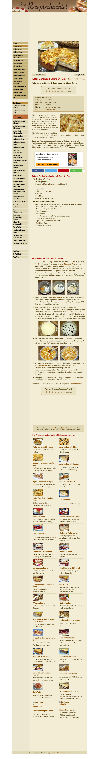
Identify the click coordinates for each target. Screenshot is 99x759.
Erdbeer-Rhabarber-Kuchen (70, 517)
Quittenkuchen (18, 181)
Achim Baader (50, 109)
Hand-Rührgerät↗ (66, 264)
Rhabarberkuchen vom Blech (19, 198)
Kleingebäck (17, 66)
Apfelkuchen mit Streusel (19, 122)
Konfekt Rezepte (19, 75)
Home (15, 43)
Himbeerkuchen (65, 552)
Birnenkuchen (18, 136)
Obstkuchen (17, 46)
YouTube (16, 257)
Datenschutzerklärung (63, 753)
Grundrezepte (18, 89)
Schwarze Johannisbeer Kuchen (17, 217)
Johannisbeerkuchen (41, 568)
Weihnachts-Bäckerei (17, 82)
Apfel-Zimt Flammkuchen (18, 132)
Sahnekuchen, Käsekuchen (18, 56)
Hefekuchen (17, 49)
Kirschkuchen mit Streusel (19, 171)
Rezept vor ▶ (79, 75)
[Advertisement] (49, 26)
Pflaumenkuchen (19, 178)
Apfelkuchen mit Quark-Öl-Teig (19, 117)
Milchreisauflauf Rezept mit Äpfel (43, 585)
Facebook (16, 251)
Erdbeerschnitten (19, 147)
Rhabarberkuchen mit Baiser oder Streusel (44, 620)
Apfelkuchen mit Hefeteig (19, 107)
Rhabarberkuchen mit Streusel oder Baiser (19, 192)
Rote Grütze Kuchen (20, 202)
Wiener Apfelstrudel (20, 240)
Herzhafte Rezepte (19, 86)
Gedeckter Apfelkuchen (17, 151)
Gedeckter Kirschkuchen (18, 156)
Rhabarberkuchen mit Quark (19, 185)
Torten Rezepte (18, 60)
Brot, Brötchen (18, 63)
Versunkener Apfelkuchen (17, 236)
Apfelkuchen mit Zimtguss (19, 127)
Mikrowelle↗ (42, 365)
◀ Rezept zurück (39, 75)
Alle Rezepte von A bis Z (19, 96)
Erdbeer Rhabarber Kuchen (19, 143)
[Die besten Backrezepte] (49, 12)
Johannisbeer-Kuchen (18, 166)
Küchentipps (17, 92)
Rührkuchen (17, 52)
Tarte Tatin (17, 227)
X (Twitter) (17, 254)
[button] (38, 170)
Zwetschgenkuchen (20, 243)
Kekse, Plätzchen (19, 69)
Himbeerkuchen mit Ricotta (20, 161)
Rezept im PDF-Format (76, 79)
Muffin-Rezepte (18, 72)
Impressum (51, 753)
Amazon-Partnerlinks (62, 428)
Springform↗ (57, 297)
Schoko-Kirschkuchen (18, 211)
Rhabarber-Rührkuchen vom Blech (44, 639)
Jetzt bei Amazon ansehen (47, 164)
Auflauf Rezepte (18, 78)
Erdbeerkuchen (18, 139)
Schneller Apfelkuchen (17, 206)
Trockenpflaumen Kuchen (19, 231)
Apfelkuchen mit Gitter (19, 112)
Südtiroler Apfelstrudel (17, 223)
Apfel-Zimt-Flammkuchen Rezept (43, 499)
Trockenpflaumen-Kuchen (69, 691)
